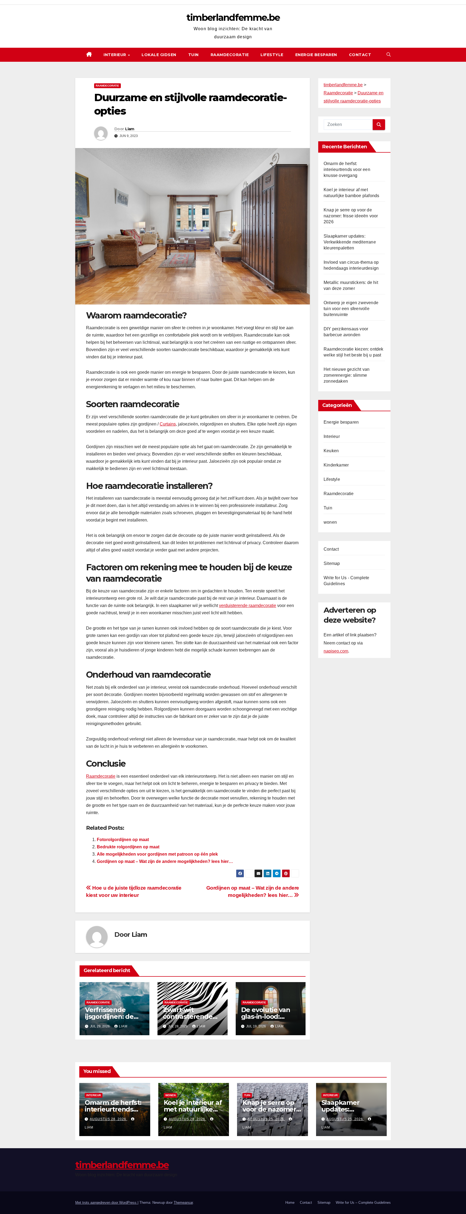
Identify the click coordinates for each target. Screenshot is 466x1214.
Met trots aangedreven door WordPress (106, 1203)
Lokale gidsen (159, 54)
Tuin (193, 54)
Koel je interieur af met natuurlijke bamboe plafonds (193, 1109)
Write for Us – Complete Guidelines (363, 1203)
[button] (388, 54)
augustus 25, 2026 (266, 1119)
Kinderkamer (336, 465)
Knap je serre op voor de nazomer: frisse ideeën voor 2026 (351, 216)
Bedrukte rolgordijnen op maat (128, 847)
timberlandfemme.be (233, 17)
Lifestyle (272, 54)
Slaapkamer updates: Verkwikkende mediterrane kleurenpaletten (350, 242)
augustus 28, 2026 (108, 1119)
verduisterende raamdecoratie (247, 605)
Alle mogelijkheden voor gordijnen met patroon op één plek (157, 854)
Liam (129, 128)
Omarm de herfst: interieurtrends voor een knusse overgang (347, 169)
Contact (360, 54)
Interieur (115, 54)
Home (289, 1203)
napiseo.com (336, 651)
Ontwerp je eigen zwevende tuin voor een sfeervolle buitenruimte (351, 308)
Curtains (168, 424)
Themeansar (183, 1203)
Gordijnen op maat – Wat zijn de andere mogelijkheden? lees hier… (165, 861)
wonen (330, 522)
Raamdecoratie (230, 54)
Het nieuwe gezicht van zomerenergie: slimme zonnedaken (346, 375)
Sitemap (332, 563)
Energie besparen (316, 54)
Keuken (331, 450)
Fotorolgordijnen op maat (123, 839)
